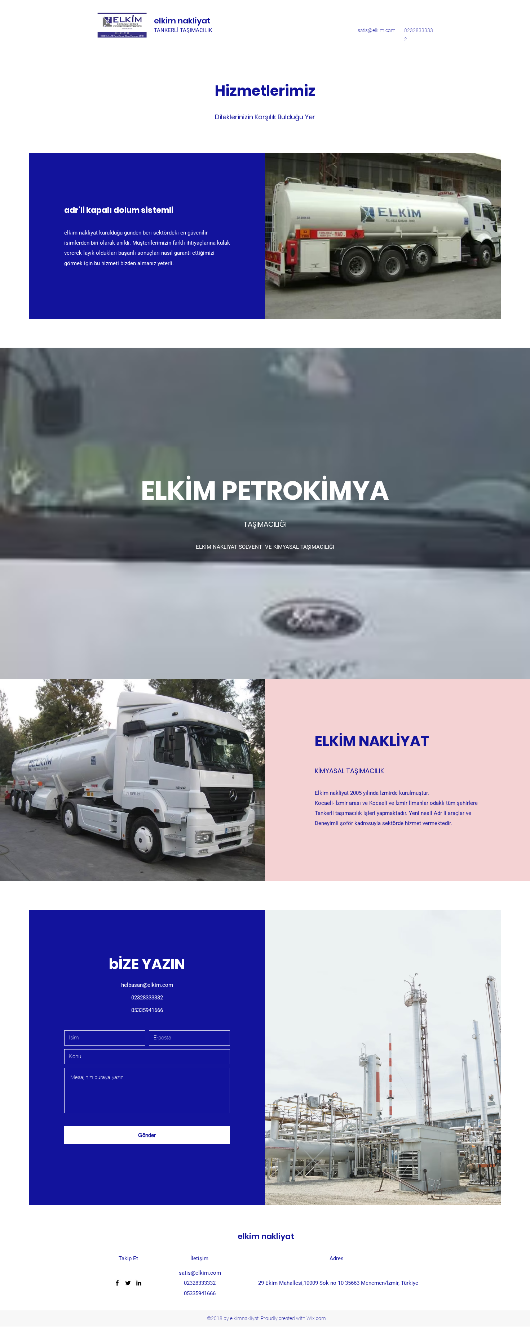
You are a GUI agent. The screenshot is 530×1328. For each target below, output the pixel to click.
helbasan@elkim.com (147, 985)
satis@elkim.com (377, 30)
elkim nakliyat (182, 20)
